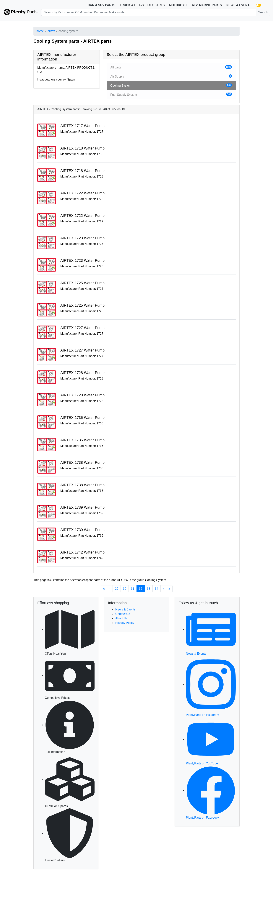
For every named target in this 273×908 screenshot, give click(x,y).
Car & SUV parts (101, 5)
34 (156, 588)
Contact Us (122, 613)
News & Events (238, 5)
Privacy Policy (124, 622)
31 (132, 588)
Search (263, 12)
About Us (121, 618)
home (40, 31)
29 (116, 588)
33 (148, 588)
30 (124, 588)
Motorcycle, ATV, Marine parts (195, 5)
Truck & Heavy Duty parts (142, 5)
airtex (51, 31)
